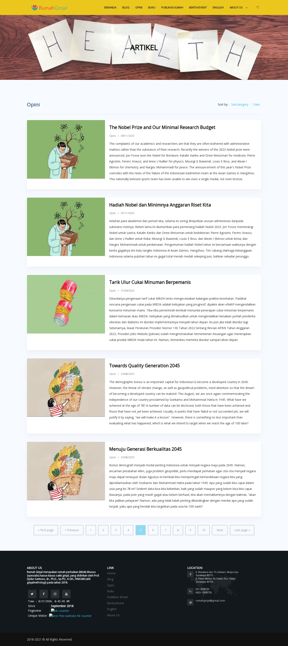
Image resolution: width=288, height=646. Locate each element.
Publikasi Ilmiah (172, 7)
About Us (236, 7)
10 (203, 530)
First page (46, 530)
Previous (73, 530)
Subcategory (239, 104)
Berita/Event (198, 7)
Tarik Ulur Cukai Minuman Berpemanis (150, 282)
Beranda (110, 7)
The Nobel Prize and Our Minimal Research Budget (162, 127)
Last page (242, 530)
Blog (125, 7)
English (218, 7)
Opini (138, 7)
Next (220, 530)
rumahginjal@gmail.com (210, 600)
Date (256, 104)
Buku (151, 7)
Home (111, 573)
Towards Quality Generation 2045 (144, 366)
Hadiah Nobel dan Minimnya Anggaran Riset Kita (160, 205)
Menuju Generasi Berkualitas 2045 (145, 449)
